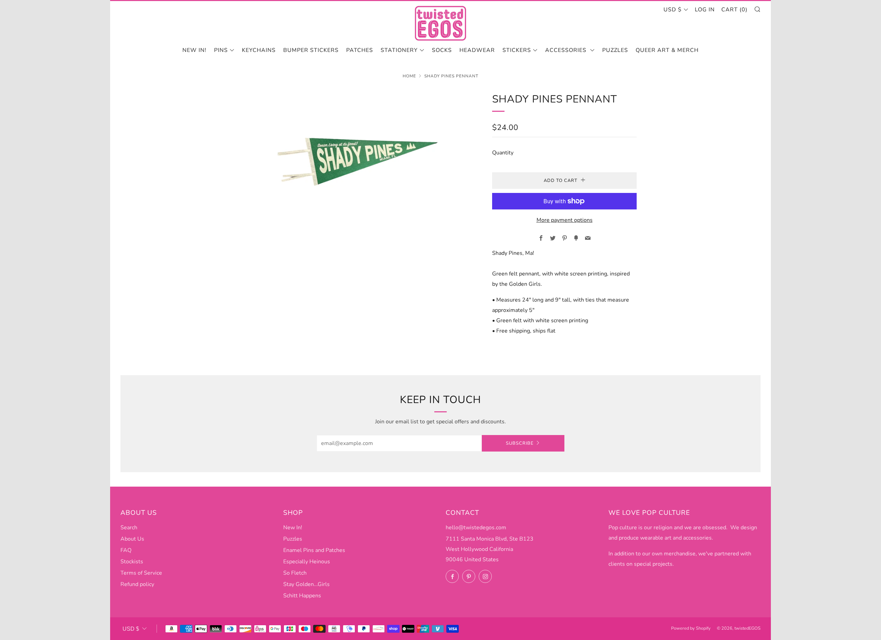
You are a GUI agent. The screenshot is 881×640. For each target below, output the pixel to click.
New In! (292, 527)
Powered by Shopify (691, 628)
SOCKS (442, 50)
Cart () (734, 9)
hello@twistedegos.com (476, 527)
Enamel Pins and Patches (314, 550)
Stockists (131, 561)
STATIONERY (399, 50)
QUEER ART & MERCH (667, 50)
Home (409, 76)
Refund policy (137, 584)
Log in (705, 9)
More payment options (565, 220)
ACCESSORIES (566, 50)
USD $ (673, 9)
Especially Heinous (306, 561)
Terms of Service (141, 573)
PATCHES (359, 50)
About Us (132, 539)
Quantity (502, 152)
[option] (358, 155)
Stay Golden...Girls (306, 584)
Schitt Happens (302, 595)
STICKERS (516, 50)
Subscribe (520, 443)
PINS (221, 50)
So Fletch (295, 573)
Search (128, 527)
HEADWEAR (477, 50)
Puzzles (615, 50)
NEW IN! (194, 50)
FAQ (125, 550)
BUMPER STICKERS (311, 50)
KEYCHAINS (259, 50)
